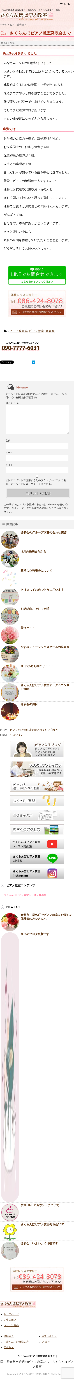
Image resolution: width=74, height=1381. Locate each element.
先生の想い (10, 1320)
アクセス (9, 1347)
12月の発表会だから (33, 551)
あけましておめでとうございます (42, 589)
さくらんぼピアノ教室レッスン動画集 (25, 895)
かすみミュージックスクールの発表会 (45, 647)
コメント (12, 403)
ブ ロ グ (45, 1342)
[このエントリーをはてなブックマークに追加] (33, 362)
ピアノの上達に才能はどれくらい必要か (34, 730)
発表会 (50, 331)
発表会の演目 (29, 704)
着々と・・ (28, 628)
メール (9, 452)
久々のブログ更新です (35, 934)
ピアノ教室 (36, 331)
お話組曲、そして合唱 (35, 609)
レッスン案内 (11, 1325)
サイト (9, 465)
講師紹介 (9, 1336)
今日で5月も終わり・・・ (37, 666)
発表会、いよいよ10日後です (39, 1243)
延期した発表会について (36, 570)
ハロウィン (16, 735)
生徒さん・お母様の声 (16, 1342)
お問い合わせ (49, 1336)
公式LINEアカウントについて (40, 1205)
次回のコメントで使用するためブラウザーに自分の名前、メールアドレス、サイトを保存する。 (36, 482)
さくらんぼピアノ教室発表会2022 (43, 1224)
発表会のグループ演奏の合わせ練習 (44, 532)
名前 (8, 440)
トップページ (11, 1314)
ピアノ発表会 (19, 331)
